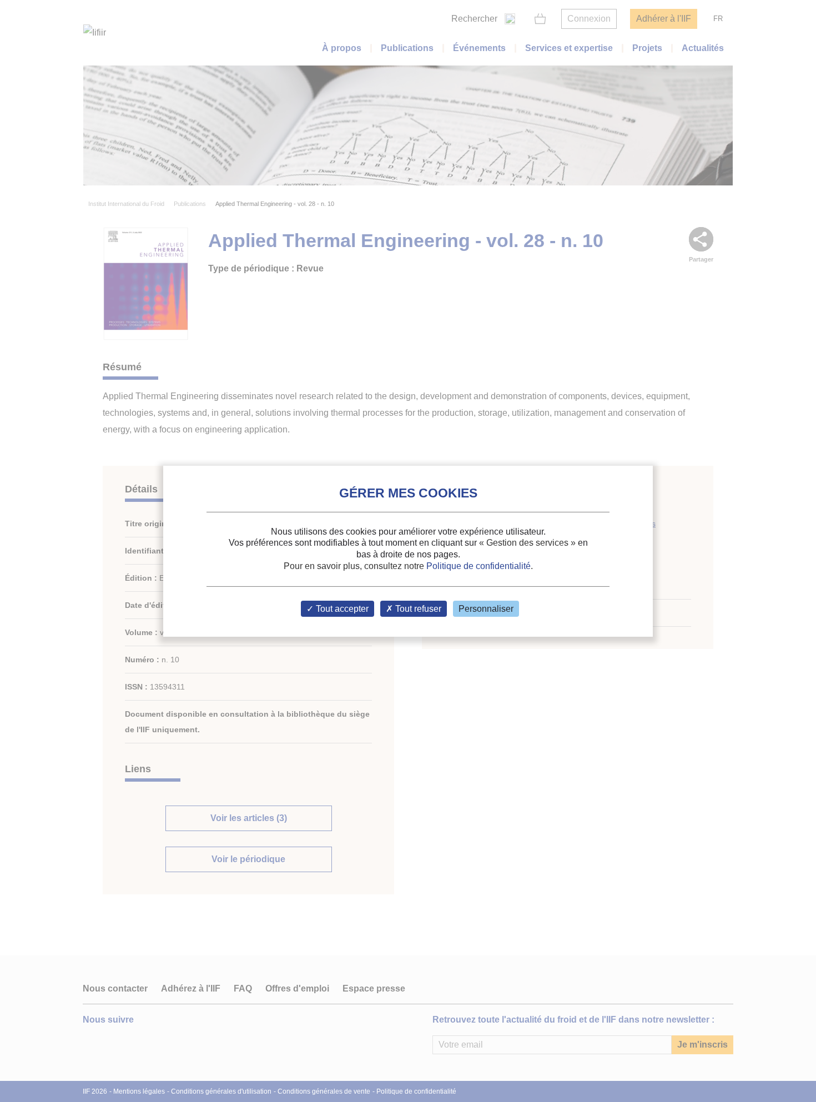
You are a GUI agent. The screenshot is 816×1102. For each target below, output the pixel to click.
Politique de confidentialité (478, 566)
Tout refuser (417, 608)
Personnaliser (486, 608)
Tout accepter (341, 608)
